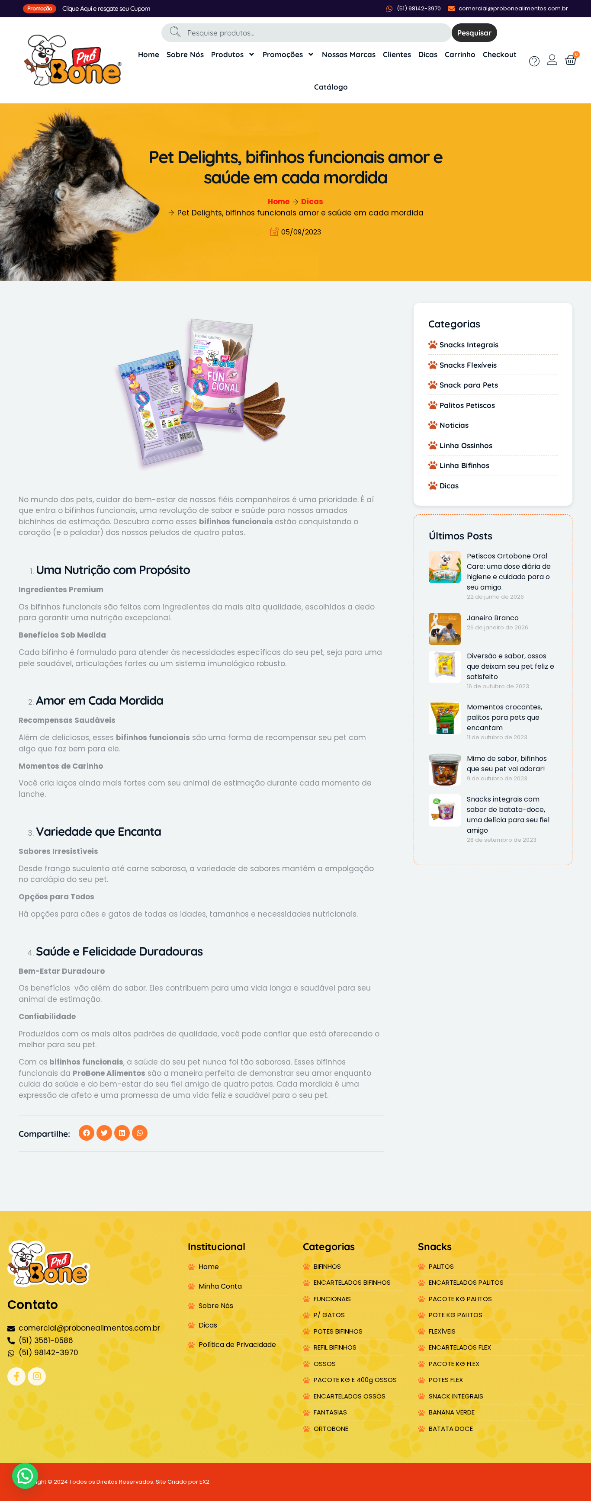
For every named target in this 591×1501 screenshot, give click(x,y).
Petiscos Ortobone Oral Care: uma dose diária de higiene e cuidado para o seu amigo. (509, 571)
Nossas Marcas (349, 54)
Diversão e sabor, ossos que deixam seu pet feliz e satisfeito (510, 666)
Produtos (227, 54)
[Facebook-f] (16, 1376)
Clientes (397, 54)
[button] (86, 1133)
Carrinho (460, 54)
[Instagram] (37, 1376)
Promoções (283, 54)
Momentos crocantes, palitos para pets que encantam (504, 717)
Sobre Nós (185, 54)
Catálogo (331, 86)
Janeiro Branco (493, 618)
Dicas (427, 54)
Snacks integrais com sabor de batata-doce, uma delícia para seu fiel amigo (508, 814)
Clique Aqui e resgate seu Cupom (106, 8)
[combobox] (306, 32)
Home (148, 54)
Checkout (500, 54)
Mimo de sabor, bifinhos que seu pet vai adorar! (507, 764)
